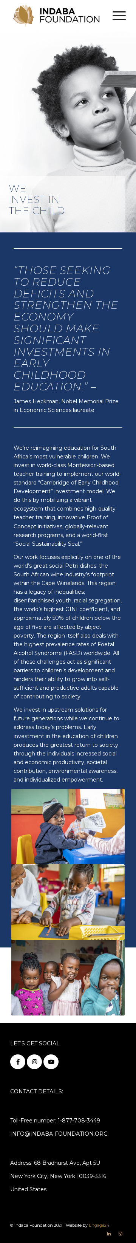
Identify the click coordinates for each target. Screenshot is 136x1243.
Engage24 (99, 1225)
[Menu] (115, 15)
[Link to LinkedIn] (108, 1233)
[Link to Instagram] (120, 1233)
